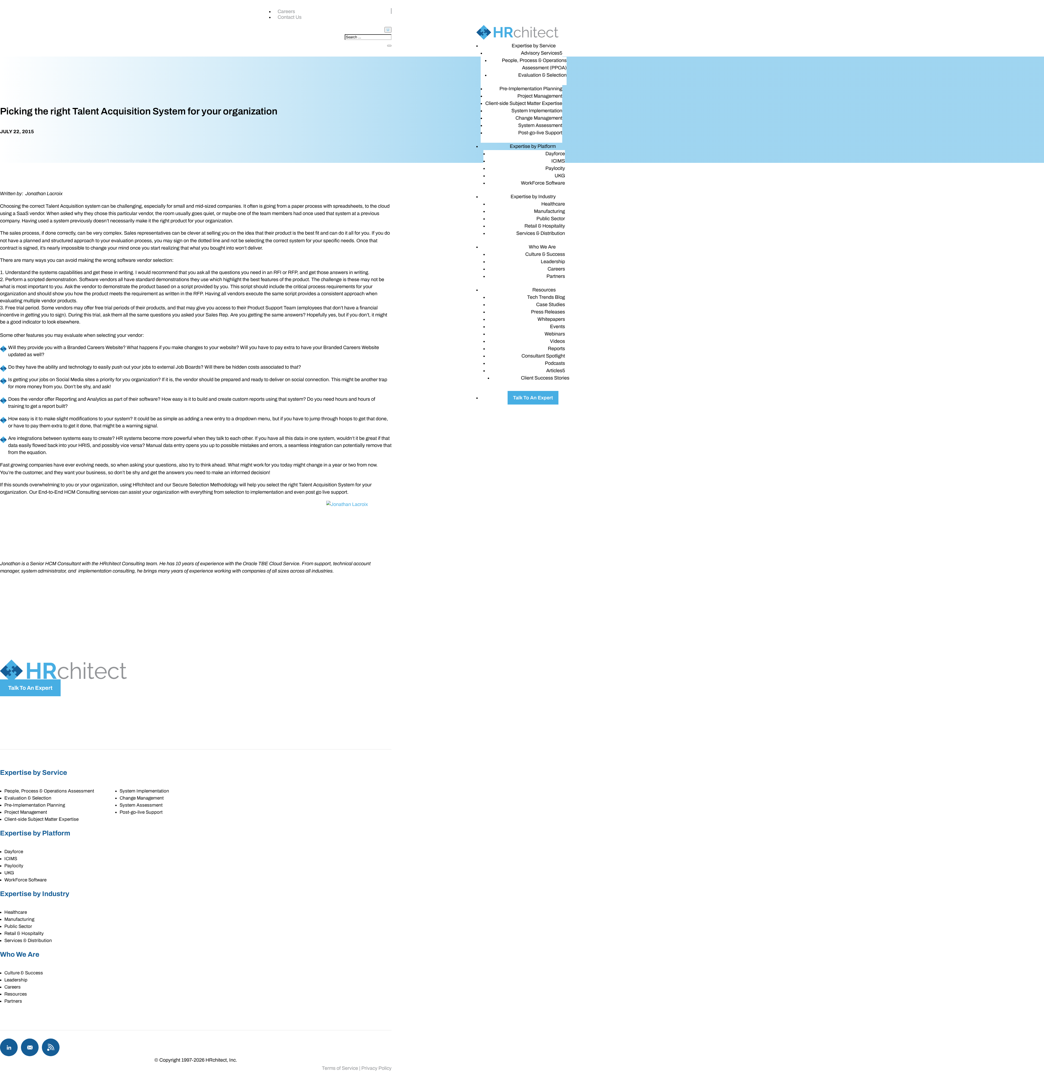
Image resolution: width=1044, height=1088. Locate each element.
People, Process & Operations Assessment (49, 791)
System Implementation (536, 110)
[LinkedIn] (9, 1047)
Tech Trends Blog (546, 297)
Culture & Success (545, 254)
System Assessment (540, 125)
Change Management (538, 118)
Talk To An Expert (533, 397)
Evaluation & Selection (542, 75)
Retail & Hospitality (544, 226)
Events (557, 326)
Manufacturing (549, 211)
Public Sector (550, 218)
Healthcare (553, 204)
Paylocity (555, 168)
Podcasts (555, 363)
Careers (286, 11)
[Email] (30, 1047)
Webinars (555, 334)
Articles (554, 370)
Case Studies (550, 304)
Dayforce (555, 153)
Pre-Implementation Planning (530, 88)
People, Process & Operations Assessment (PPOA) (534, 64)
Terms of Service (340, 1068)
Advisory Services (540, 53)
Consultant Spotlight (543, 356)
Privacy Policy (376, 1068)
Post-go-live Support (540, 132)
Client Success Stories (545, 378)
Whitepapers (551, 319)
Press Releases (548, 312)
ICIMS (558, 161)
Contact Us (290, 17)
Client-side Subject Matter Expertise (523, 103)
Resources (544, 290)
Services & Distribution (540, 233)
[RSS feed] (51, 1047)
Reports (556, 348)
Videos (557, 341)
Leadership (553, 261)
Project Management (539, 96)
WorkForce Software (543, 183)
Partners (555, 276)
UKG (560, 175)
